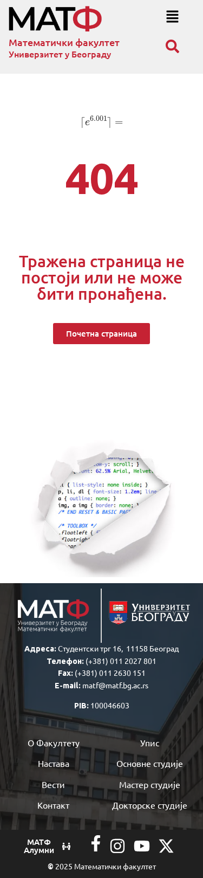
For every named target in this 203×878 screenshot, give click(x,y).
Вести (53, 784)
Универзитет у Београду (60, 54)
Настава (53, 763)
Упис (149, 742)
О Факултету (54, 742)
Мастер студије (149, 784)
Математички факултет (64, 42)
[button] (172, 17)
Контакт (53, 804)
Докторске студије (149, 804)
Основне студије (149, 763)
